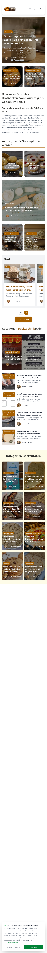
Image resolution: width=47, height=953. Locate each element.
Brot (7, 267)
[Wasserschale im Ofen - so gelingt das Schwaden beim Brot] (23, 352)
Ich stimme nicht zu (13, 947)
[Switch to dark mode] (41, 9)
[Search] (35, 9)
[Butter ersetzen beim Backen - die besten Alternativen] (23, 200)
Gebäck (29, 160)
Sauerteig (8, 32)
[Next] (26, 313)
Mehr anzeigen (23, 319)
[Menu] (29, 9)
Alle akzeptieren (33, 947)
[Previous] (21, 313)
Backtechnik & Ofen (10, 70)
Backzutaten (8, 160)
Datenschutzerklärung (12, 942)
